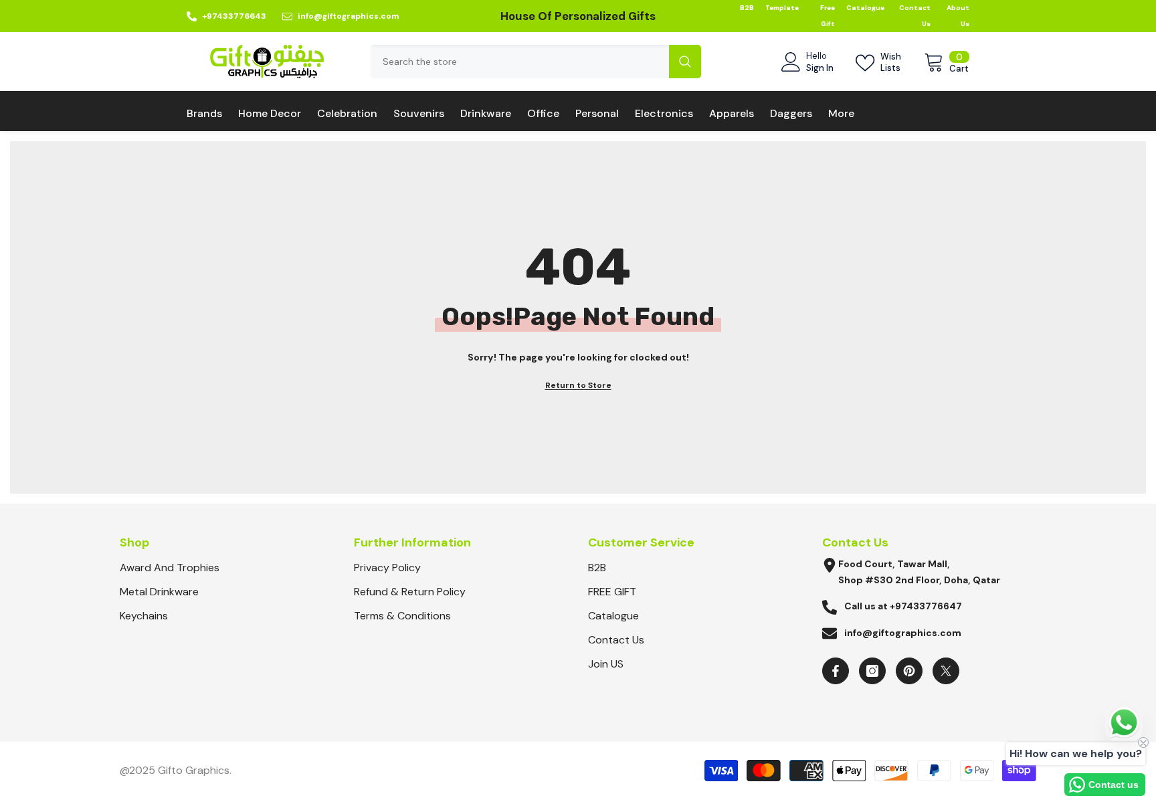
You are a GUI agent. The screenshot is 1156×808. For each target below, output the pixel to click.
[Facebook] (835, 671)
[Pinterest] (909, 671)
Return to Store (578, 385)
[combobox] (520, 61)
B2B (747, 7)
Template (782, 7)
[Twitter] (946, 671)
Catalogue (865, 7)
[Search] (536, 61)
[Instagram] (872, 671)
